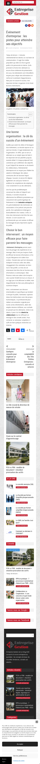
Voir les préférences (20, 756)
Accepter (20, 744)
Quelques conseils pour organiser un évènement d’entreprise (11, 355)
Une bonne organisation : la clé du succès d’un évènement (19, 118)
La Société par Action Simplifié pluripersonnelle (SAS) (25, 497)
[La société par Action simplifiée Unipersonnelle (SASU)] (10, 511)
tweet (9, 339)
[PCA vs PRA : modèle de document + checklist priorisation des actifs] (18, 453)
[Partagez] (13, 330)
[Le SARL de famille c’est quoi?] (10, 524)
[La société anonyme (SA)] (10, 488)
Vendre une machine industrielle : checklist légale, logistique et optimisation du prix (23, 691)
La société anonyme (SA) (24, 484)
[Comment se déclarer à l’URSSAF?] (10, 535)
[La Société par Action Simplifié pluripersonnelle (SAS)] (10, 498)
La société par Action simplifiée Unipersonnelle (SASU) (24, 510)
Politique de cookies (19, 760)
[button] (37, 722)
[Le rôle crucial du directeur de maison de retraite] (18, 391)
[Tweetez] (8, 330)
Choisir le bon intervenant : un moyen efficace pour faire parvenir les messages (20, 124)
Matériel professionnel (23, 698)
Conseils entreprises (13, 48)
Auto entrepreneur (22, 536)
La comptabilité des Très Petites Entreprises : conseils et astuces (29, 358)
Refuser (20, 750)
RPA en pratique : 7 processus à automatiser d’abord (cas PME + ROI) (24, 581)
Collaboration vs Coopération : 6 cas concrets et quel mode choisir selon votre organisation (23, 595)
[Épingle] (18, 330)
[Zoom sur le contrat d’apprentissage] (18, 422)
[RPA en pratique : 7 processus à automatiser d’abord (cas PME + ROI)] (10, 582)
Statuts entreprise (22, 487)
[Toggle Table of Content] (29, 114)
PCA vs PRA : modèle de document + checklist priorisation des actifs (15, 469)
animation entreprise (25, 202)
